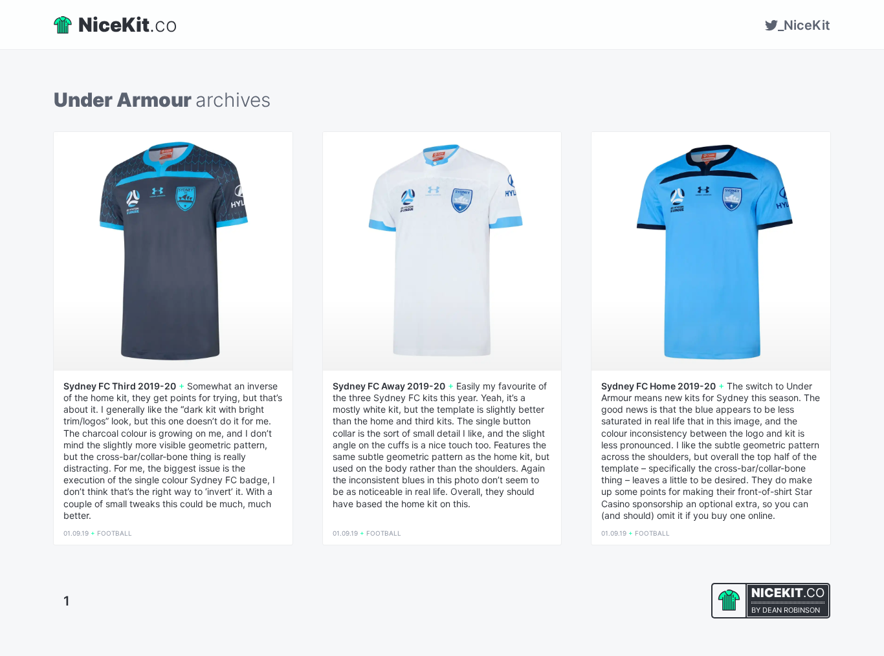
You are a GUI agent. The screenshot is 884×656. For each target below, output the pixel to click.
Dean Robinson (791, 610)
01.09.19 (76, 533)
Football (114, 533)
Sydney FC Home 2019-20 (658, 386)
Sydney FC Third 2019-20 (119, 386)
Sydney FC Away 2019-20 (389, 386)
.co (127, 24)
